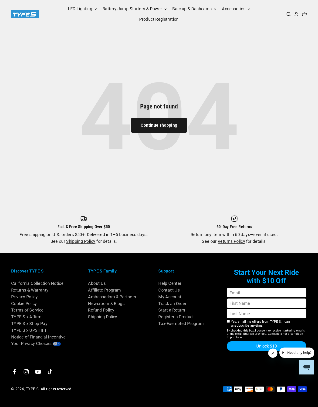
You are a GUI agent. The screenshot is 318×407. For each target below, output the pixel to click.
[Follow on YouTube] (38, 372)
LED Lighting (80, 8)
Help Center (169, 283)
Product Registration (159, 19)
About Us (97, 283)
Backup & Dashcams (192, 8)
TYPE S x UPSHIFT (29, 330)
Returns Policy (231, 241)
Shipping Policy (80, 241)
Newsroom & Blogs (106, 303)
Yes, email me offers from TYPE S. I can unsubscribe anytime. (260, 323)
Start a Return (171, 310)
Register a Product (176, 316)
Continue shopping (159, 125)
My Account (169, 296)
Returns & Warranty (29, 290)
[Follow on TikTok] (50, 372)
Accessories (233, 8)
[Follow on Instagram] (26, 372)
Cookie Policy (24, 303)
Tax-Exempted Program (181, 323)
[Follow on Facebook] (14, 372)
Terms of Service (27, 310)
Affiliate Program (104, 290)
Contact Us (169, 290)
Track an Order (172, 303)
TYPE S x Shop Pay (29, 323)
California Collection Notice (37, 283)
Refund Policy (101, 310)
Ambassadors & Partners (112, 296)
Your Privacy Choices (31, 343)
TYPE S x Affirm (26, 316)
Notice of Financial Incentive (38, 337)
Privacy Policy (24, 296)
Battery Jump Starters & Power (132, 8)
